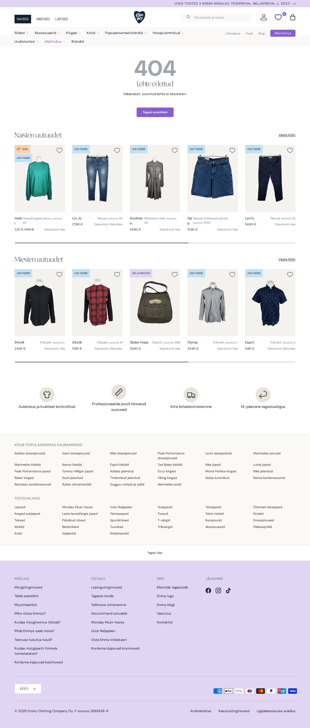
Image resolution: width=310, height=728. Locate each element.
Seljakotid (69, 533)
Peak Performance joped (33, 471)
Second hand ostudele (109, 613)
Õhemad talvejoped (267, 507)
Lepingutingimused (106, 587)
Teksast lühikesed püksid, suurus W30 (210, 220)
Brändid (77, 41)
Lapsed (61, 19)
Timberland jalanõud (125, 478)
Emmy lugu (165, 596)
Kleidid (19, 527)
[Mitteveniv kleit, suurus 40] (155, 178)
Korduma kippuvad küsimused (39, 662)
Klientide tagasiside (172, 587)
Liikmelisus (232, 33)
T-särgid (164, 520)
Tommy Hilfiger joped (77, 471)
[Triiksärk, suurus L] (40, 302)
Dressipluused (263, 520)
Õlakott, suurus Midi (166, 342)
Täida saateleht (27, 596)
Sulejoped (165, 507)
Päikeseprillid (262, 527)
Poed (249, 33)
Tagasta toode (102, 596)
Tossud (163, 514)
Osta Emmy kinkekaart (109, 639)
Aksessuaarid (45, 33)
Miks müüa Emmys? (30, 613)
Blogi (261, 33)
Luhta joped (262, 465)
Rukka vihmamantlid (76, 484)
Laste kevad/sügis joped (80, 514)
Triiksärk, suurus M (110, 342)
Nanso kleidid (72, 465)
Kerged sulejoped (27, 514)
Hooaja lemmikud (166, 33)
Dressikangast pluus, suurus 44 (42, 220)
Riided (20, 33)
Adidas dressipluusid (30, 453)
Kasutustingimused (234, 711)
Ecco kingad (167, 471)
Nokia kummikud (217, 478)
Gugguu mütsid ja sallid (127, 484)
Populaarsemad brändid (124, 33)
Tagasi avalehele (155, 112)
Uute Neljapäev (121, 507)
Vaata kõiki (286, 135)
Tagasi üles (155, 553)
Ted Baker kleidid (170, 465)
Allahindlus (53, 41)
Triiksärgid (165, 527)
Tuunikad (116, 527)
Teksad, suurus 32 (282, 218)
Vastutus (164, 613)
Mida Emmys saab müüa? (34, 631)
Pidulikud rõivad (73, 520)
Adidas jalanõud (122, 471)
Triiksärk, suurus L (52, 342)
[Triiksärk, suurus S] (270, 302)
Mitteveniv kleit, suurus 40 (160, 220)
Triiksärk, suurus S (282, 342)
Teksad (20, 520)
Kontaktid (164, 622)
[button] (293, 17)
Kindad (258, 514)
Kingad (71, 33)
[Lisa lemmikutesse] (59, 150)
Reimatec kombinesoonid (33, 484)
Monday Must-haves (77, 507)
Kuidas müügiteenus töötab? (38, 622)
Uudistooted (24, 41)
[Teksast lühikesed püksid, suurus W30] (212, 178)
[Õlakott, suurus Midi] (155, 302)
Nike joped (213, 465)
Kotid (91, 33)
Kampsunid (213, 520)
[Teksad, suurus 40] (97, 178)
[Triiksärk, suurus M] (97, 302)
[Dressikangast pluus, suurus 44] (40, 178)
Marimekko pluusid (266, 453)
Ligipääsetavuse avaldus (276, 711)
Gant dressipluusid (76, 453)
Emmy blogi (166, 605)
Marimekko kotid (169, 484)
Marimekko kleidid (28, 465)
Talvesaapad (119, 514)
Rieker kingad (24, 478)
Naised (23, 19)
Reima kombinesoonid (269, 478)
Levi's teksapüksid (218, 453)
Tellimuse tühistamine (108, 605)
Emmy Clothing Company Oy (50, 711)
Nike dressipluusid (123, 453)
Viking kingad (167, 478)
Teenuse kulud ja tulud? (33, 639)
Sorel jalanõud (72, 478)
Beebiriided (70, 527)
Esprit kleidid (119, 465)
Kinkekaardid (119, 533)
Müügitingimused (28, 587)
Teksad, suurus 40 (110, 218)
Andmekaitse (200, 711)
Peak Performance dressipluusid (171, 455)
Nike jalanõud (263, 471)
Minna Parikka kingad (220, 471)
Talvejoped (213, 507)
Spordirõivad (119, 520)
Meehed (43, 19)
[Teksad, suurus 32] (270, 178)
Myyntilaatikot (26, 605)
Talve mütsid (214, 514)
